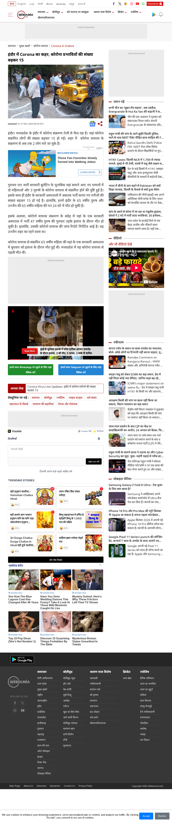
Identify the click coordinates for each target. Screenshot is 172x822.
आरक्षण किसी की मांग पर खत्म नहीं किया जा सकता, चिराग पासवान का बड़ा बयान (133, 402)
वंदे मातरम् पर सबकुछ (78, 12)
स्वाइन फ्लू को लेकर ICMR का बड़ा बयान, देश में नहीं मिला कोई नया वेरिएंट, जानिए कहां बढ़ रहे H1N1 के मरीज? (135, 376)
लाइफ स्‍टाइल (75, 398)
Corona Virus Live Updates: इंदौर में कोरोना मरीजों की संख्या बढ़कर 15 (61, 388)
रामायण (93, 700)
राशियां (143, 694)
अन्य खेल (127, 678)
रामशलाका (145, 717)
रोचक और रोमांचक (67, 404)
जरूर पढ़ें (118, 101)
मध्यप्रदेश (41, 717)
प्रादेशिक (41, 711)
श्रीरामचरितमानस (46, 17)
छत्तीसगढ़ (41, 723)
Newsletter (153, 3)
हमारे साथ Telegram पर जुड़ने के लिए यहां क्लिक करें (81, 370)
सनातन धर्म (95, 689)
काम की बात (43, 745)
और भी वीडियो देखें (120, 244)
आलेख (66, 700)
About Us (28, 785)
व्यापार (40, 768)
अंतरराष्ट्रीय (42, 700)
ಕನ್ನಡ (71, 3)
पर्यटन (66, 706)
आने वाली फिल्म (70, 717)
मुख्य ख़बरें (24, 46)
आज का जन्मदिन (148, 683)
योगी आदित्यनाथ (45, 678)
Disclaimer (55, 785)
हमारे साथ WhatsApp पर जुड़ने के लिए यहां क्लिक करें (31, 370)
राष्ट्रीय (40, 694)
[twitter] (119, 3)
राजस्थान (41, 739)
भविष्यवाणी (95, 683)
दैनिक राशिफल (147, 678)
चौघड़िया (144, 723)
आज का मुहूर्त (146, 689)
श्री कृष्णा (94, 694)
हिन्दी (12, 3)
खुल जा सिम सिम (71, 711)
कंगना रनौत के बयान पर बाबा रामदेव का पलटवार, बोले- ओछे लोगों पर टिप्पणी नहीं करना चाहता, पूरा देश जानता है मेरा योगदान (135, 350)
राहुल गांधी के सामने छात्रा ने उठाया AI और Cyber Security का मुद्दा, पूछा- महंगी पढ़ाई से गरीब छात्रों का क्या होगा (136, 454)
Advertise (41, 785)
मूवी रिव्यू (67, 694)
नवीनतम (118, 342)
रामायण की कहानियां (43, 404)
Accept (146, 816)
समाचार (41, 12)
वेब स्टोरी (67, 689)
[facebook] (113, 3)
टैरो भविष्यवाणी (147, 711)
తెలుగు (49, 3)
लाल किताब (145, 700)
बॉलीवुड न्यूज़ (69, 678)
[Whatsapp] (143, 3)
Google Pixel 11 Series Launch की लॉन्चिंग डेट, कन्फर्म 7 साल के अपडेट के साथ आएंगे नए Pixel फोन (135, 539)
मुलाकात (67, 745)
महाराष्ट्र (40, 734)
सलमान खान (69, 728)
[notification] (160, 14)
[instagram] (131, 3)
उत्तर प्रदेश (42, 683)
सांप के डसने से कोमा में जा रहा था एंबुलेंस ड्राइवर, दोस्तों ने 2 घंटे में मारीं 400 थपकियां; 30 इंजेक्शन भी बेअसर (135, 213)
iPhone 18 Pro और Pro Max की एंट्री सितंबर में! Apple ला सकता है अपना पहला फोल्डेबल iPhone (135, 513)
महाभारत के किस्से (18, 404)
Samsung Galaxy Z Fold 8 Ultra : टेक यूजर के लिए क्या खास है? (135, 487)
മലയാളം (61, 3)
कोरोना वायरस (40, 46)
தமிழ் (31, 3)
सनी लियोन (68, 734)
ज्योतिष (134, 12)
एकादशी (94, 678)
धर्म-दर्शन (94, 717)
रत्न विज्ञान (144, 739)
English (22, 3)
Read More (29, 351)
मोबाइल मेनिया (122, 479)
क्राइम (40, 756)
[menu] (11, 14)
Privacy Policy (85, 785)
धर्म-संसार (92, 398)
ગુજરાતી (81, 3)
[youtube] (137, 3)
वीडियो (117, 238)
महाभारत (94, 706)
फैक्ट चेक (41, 762)
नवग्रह (142, 734)
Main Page (14, 785)
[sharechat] (125, 3)
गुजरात (40, 728)
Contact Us (69, 785)
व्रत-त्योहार (94, 711)
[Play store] (154, 14)
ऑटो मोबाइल (43, 751)
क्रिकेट (121, 12)
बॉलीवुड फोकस (70, 723)
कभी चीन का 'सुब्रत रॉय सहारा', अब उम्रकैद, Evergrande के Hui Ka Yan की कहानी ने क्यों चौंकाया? (135, 109)
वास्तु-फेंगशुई (146, 706)
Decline (162, 816)
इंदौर (39, 706)
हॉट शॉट (67, 683)
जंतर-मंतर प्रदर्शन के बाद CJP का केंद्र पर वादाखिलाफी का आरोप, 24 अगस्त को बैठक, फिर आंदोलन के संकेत (136, 428)
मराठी (40, 3)
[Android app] (22, 659)
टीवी (65, 739)
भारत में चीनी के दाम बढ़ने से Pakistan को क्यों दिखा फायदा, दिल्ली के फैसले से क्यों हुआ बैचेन (135, 187)
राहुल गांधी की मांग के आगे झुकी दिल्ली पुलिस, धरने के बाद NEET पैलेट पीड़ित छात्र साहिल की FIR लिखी (136, 135)
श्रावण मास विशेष (102, 12)
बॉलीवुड (56, 12)
